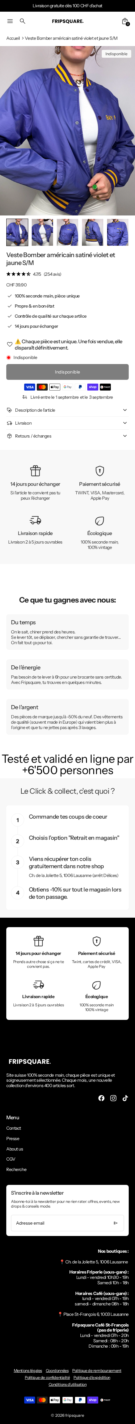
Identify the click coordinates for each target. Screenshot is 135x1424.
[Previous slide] (16, 232)
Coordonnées (57, 1370)
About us (14, 1149)
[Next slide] (118, 232)
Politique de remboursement (96, 1370)
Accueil (13, 38)
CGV (10, 1159)
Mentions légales (28, 1370)
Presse (12, 1138)
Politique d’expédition (91, 1377)
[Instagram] (113, 1098)
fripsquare (74, 1415)
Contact (13, 1128)
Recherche (16, 1169)
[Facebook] (101, 1098)
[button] (42, 232)
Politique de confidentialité (47, 1377)
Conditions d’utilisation (68, 1384)
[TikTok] (125, 1098)
